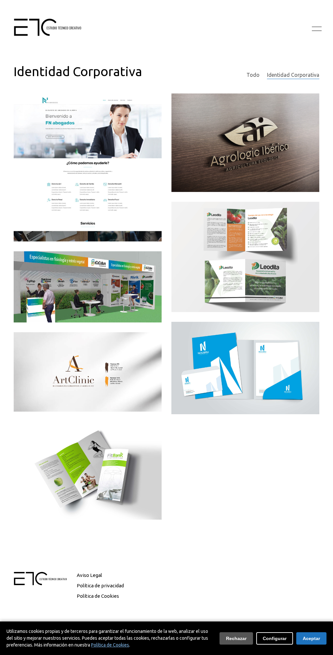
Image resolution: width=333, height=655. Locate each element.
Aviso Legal (89, 575)
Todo (253, 75)
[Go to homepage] (48, 29)
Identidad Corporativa (293, 75)
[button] (315, 29)
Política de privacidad (100, 585)
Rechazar (236, 638)
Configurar (274, 638)
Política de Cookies (98, 596)
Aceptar (311, 638)
